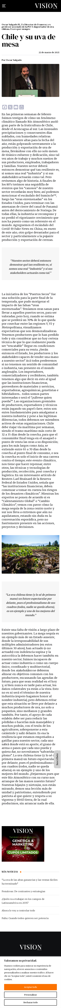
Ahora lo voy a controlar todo (18, 910)
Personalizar (30, 995)
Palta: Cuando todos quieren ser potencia (25, 918)
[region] (30, 982)
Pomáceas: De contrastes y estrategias (23, 891)
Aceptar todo (30, 987)
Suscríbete (57, 759)
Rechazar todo (30, 1002)
